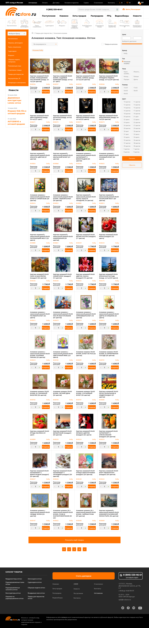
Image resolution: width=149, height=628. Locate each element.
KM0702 (32, 399)
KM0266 (102, 84)
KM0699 (78, 360)
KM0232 (78, 280)
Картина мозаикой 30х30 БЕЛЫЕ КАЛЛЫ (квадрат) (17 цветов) (86, 236)
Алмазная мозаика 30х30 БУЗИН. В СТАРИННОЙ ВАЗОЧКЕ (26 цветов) (39, 393)
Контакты (111, 3)
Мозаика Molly (38, 50)
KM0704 (55, 399)
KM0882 (78, 203)
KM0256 (32, 84)
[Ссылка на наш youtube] (140, 608)
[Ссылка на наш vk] (133, 607)
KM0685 (102, 399)
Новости (137, 15)
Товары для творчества (112, 26)
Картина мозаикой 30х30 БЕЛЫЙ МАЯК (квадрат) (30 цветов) (62, 433)
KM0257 (55, 84)
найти (117, 9)
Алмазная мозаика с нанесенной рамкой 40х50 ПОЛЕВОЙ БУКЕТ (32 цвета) (40, 314)
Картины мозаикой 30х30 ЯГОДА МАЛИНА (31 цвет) (39, 433)
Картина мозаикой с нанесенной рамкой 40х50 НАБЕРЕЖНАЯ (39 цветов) (63, 237)
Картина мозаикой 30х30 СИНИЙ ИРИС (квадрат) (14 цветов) (62, 276)
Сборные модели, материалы (74, 27)
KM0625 (102, 163)
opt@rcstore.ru (125, 599)
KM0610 (32, 360)
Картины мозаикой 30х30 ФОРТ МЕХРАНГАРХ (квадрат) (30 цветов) (108, 472)
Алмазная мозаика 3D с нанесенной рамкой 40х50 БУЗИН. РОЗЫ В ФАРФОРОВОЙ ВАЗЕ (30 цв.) (63, 514)
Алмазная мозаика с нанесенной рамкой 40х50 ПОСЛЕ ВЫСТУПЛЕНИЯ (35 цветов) (63, 314)
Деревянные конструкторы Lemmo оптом (14, 100)
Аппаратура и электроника (137, 26)
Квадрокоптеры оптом (14, 579)
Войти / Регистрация (133, 9)
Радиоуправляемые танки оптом (15, 583)
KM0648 (78, 520)
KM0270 (102, 280)
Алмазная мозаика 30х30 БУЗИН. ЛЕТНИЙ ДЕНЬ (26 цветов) (62, 393)
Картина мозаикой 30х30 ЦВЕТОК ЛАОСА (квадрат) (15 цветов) (85, 276)
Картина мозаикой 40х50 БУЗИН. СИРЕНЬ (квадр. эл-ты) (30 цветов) (85, 77)
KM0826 (32, 163)
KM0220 (55, 439)
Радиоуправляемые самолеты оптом (13, 588)
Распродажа (97, 15)
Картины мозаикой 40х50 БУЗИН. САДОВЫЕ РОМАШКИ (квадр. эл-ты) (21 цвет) (62, 78)
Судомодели (49, 25)
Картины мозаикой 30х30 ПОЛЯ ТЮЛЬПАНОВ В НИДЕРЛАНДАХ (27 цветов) (108, 394)
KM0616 (32, 203)
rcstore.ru (64, 617)
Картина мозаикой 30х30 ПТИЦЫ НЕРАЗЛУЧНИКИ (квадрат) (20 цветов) (85, 472)
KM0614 (78, 320)
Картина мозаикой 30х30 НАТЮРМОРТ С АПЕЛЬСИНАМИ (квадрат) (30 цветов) (108, 433)
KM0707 (78, 399)
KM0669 (102, 520)
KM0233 (102, 243)
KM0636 (78, 163)
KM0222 (102, 479)
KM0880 (32, 243)
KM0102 (55, 360)
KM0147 (32, 520)
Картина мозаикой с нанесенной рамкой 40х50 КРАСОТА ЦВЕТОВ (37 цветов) (40, 156)
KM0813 (102, 203)
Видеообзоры (122, 15)
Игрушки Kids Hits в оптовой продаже (17, 112)
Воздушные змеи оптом (36, 593)
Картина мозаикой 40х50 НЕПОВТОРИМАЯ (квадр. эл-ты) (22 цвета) (85, 117)
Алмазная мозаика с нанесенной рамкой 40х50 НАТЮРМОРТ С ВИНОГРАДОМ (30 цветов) (86, 157)
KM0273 (78, 122)
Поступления (48, 15)
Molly (48, 84)
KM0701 (102, 360)
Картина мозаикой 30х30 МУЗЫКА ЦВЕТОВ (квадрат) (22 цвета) (85, 433)
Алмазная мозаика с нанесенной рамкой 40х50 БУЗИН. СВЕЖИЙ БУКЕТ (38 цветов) (63, 197)
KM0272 (55, 122)
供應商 (76, 584)
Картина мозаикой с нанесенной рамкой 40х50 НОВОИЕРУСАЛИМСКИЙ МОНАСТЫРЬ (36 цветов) (109, 513)
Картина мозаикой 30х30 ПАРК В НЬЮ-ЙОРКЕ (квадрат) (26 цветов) (39, 276)
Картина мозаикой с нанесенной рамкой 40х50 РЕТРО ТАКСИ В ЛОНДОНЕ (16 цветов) (86, 197)
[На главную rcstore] (23, 11)
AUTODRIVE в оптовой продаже (16, 122)
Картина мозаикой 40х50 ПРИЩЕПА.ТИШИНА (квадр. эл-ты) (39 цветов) (109, 77)
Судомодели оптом (35, 582)
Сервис (86, 3)
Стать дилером (83, 576)
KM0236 (32, 280)
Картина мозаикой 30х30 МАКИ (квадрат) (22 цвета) (108, 236)
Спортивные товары (99, 26)
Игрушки (62, 25)
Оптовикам (32, 3)
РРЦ (109, 15)
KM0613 (102, 320)
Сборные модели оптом (36, 588)
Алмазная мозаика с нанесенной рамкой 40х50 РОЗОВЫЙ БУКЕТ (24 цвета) (109, 156)
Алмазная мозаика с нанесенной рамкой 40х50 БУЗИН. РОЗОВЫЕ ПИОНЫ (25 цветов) (40, 354)
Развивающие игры (87, 26)
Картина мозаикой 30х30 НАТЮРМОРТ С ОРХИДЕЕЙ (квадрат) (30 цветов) (62, 473)
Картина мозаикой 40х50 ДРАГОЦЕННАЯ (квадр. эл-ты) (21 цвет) (39, 117)
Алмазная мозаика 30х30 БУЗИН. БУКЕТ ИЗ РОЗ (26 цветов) (86, 353)
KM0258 (78, 84)
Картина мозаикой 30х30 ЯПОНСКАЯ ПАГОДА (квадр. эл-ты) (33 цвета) (108, 276)
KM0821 (55, 243)
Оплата (45, 3)
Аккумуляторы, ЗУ (125, 26)
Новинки (63, 15)
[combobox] (17, 33)
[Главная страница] (32, 33)
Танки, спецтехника (37, 26)
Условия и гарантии (72, 3)
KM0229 (78, 243)
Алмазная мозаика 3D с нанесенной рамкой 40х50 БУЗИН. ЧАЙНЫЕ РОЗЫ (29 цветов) (86, 513)
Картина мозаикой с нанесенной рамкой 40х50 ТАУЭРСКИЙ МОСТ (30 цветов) (109, 197)
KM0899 (32, 439)
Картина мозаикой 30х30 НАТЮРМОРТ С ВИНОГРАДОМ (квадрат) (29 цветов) (39, 473)
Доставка (56, 3)
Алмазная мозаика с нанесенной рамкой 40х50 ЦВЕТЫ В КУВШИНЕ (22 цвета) (109, 314)
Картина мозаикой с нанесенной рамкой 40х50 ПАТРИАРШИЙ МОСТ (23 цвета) (40, 237)
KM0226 (55, 479)
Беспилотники (12, 25)
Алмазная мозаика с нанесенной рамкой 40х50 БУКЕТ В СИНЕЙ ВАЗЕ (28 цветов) (40, 197)
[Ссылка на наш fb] (128, 607)
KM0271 (32, 122)
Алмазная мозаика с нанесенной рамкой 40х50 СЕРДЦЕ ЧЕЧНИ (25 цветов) (40, 513)
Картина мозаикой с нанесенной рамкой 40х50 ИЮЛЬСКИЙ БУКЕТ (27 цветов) (63, 156)
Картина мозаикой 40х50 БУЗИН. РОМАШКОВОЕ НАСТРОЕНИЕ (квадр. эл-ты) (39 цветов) (39, 78)
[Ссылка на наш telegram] (122, 607)
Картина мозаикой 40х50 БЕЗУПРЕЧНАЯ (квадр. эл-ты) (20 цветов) (109, 117)
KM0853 (55, 203)
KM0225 (102, 439)
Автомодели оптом (35, 579)
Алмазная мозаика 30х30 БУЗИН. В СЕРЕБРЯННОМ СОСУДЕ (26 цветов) (108, 353)
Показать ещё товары (74, 540)
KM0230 (55, 280)
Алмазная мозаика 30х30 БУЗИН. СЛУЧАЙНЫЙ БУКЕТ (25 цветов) (85, 393)
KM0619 (55, 320)
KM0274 (102, 122)
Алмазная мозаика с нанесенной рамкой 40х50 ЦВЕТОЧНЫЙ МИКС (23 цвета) (63, 354)
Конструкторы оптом (13, 593)
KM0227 (32, 479)
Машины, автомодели (24, 26)
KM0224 (78, 439)
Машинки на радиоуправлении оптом (15, 597)
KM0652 (55, 520)
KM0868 (55, 163)
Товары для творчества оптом (36, 597)
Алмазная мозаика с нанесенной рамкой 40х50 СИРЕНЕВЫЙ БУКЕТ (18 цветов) (86, 314)
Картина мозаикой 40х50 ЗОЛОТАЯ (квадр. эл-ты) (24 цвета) (62, 117)
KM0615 (32, 320)
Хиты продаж (79, 15)
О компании (98, 3)
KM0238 (78, 479)
